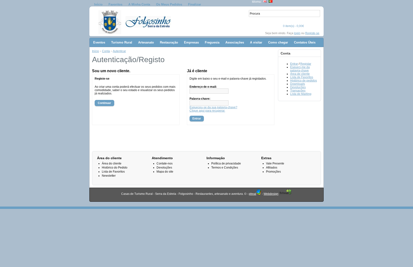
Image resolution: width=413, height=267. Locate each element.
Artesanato (146, 42)
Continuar (104, 103)
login (297, 33)
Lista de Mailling (300, 94)
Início (98, 4)
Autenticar (119, 51)
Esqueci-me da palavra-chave (300, 68)
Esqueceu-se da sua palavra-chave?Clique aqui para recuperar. (213, 109)
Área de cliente (300, 74)
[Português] (270, 1)
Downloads (297, 84)
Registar (305, 63)
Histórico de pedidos (303, 80)
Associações (234, 42)
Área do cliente (111, 163)
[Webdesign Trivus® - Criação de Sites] (285, 194)
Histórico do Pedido (114, 167)
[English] (265, 1)
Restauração (169, 42)
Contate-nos (165, 163)
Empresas (191, 42)
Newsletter (109, 175)
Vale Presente (275, 163)
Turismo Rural (121, 42)
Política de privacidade (226, 163)
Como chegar (278, 42)
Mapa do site (165, 171)
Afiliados (271, 167)
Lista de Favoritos (301, 77)
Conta (106, 51)
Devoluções (298, 87)
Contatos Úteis (304, 42)
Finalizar (194, 4)
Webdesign (271, 194)
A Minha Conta (139, 4)
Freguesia (212, 42)
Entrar (294, 63)
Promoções (273, 171)
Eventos (99, 42)
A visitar (256, 42)
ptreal (252, 194)
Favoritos (115, 4)
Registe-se (312, 33)
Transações (297, 90)
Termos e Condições (224, 167)
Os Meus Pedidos (169, 4)
